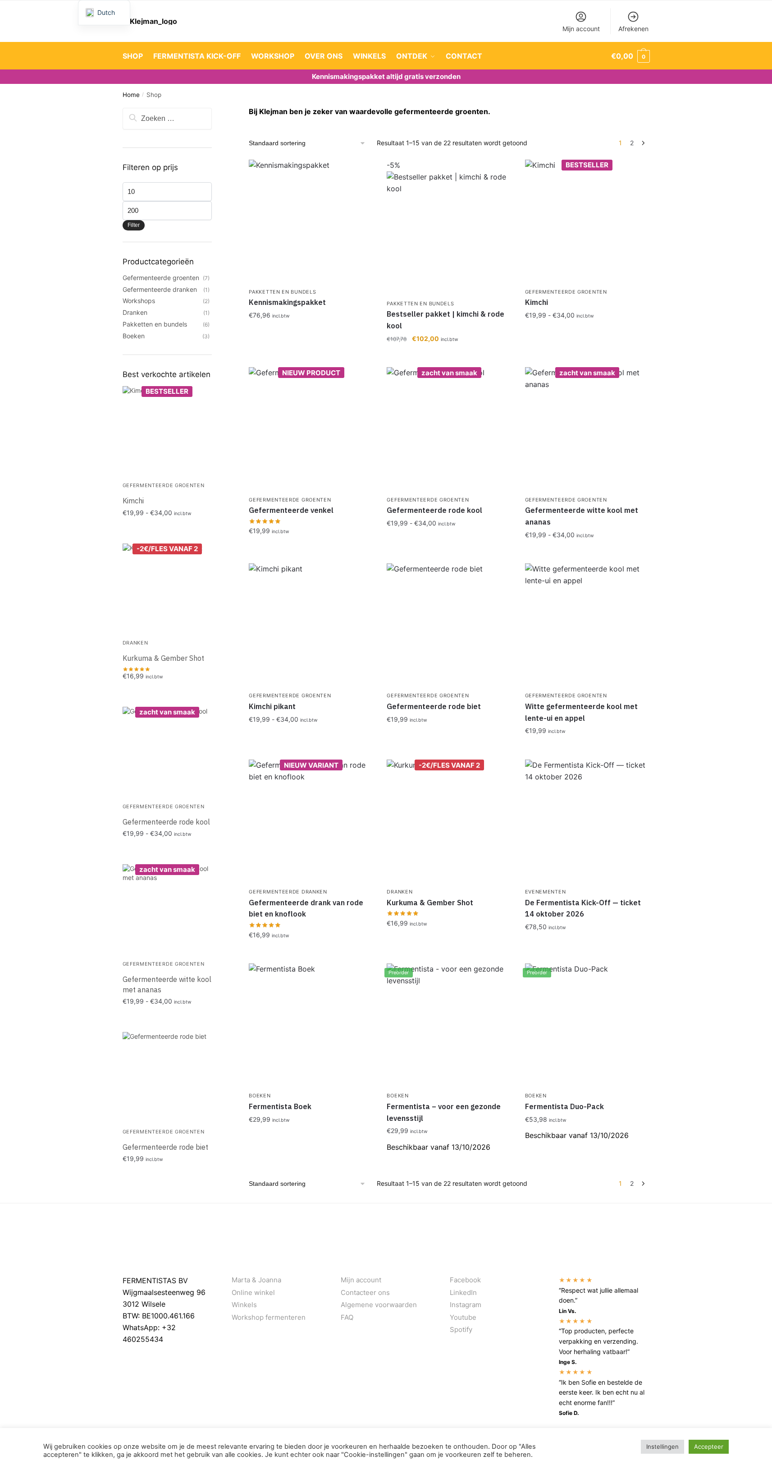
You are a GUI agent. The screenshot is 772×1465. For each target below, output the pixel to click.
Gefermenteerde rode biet (434, 706)
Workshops (139, 300)
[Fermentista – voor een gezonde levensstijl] (449, 1025)
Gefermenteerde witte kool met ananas (581, 516)
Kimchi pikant (272, 706)
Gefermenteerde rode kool (434, 510)
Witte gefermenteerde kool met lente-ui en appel (581, 712)
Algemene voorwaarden (379, 1304)
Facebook (465, 1280)
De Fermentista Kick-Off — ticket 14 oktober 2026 (583, 908)
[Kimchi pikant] (311, 625)
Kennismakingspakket (287, 302)
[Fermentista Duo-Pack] (587, 1025)
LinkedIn (463, 1292)
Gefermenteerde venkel (291, 510)
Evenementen (545, 892)
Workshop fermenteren (269, 1317)
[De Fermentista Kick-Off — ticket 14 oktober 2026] (587, 822)
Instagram (465, 1304)
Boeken (259, 1095)
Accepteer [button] (708, 1446)
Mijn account (581, 28)
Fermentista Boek (280, 1106)
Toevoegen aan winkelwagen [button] (311, 335)
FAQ (347, 1317)
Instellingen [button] (662, 1446)
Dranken (399, 892)
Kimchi (536, 302)
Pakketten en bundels (282, 292)
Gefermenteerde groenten (566, 292)
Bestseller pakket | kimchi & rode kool (445, 319)
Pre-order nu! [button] (449, 1162)
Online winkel (253, 1292)
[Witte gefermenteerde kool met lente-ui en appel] (587, 625)
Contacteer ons (365, 1292)
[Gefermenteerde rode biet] (449, 625)
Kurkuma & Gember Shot (430, 902)
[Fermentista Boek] (311, 1025)
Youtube (463, 1317)
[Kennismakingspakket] (311, 222)
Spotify (461, 1329)
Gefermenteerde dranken (288, 892)
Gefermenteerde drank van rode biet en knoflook (306, 908)
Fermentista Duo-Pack (564, 1106)
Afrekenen (633, 28)
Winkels (244, 1304)
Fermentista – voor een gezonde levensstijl (444, 1112)
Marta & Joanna (256, 1280)
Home (131, 94)
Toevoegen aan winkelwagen (587, 335)
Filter (134, 225)
